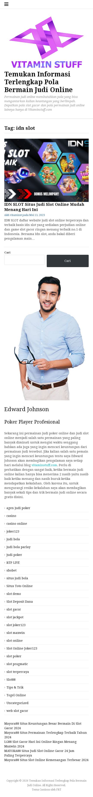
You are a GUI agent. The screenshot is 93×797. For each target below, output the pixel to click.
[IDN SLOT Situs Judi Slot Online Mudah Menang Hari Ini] (46, 170)
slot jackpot (14, 617)
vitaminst (16, 215)
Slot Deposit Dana (19, 601)
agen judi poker (18, 508)
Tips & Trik (14, 687)
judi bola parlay (18, 547)
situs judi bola (17, 578)
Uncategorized (17, 703)
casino (11, 516)
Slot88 (11, 679)
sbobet (11, 570)
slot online (14, 640)
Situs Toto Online (19, 586)
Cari (7, 252)
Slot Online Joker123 (21, 648)
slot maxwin (15, 633)
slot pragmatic (17, 664)
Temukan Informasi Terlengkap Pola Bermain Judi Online (38, 82)
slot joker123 (16, 625)
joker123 (12, 531)
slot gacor (13, 609)
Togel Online (16, 695)
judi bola (13, 539)
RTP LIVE (13, 562)
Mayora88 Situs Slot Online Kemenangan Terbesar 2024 (46, 760)
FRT (58, 789)
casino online (16, 523)
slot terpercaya (17, 672)
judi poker (14, 555)
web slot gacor (17, 711)
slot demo (13, 594)
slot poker (13, 656)
